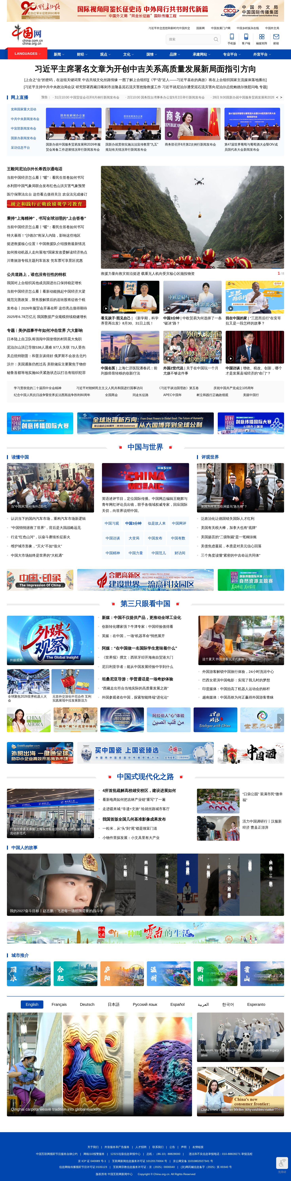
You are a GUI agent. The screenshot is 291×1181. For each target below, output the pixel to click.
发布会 (12, 308)
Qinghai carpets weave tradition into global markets (56, 1109)
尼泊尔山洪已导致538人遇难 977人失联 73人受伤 (46, 347)
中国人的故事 (24, 847)
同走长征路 (140, 395)
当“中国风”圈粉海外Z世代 (29, 506)
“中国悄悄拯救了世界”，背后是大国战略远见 (46, 528)
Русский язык (145, 1004)
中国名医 (108, 368)
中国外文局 (272, 28)
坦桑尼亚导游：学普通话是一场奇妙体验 (137, 679)
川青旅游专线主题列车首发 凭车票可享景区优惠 (45, 261)
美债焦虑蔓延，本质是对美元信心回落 (231, 546)
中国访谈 (233, 368)
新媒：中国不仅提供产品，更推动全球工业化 (141, 617)
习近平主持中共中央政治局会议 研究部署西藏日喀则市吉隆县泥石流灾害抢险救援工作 (93, 87)
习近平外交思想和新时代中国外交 (169, 28)
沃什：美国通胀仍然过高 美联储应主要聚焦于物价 (46, 364)
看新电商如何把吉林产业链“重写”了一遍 (134, 800)
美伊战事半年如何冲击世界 (42, 330)
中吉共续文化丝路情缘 (100, 80)
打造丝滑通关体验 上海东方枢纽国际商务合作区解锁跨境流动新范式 (50, 831)
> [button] (281, 97)
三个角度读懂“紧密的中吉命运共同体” (230, 555)
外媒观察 (16, 660)
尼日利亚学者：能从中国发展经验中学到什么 (137, 667)
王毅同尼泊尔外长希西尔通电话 (34, 169)
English (32, 1004)
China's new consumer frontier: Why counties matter (237, 1109)
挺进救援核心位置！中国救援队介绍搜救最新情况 (46, 244)
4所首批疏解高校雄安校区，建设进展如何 (139, 790)
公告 (172, 1147)
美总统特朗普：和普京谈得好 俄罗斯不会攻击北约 (46, 356)
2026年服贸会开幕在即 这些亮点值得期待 (54, 308)
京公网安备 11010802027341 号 (193, 1161)
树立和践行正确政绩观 (212, 395)
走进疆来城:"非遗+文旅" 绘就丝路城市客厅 (136, 809)
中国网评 (179, 523)
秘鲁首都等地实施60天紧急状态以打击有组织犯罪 (46, 373)
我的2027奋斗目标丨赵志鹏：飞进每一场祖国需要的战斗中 (56, 911)
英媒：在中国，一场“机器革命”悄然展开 (133, 636)
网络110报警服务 (94, 1153)
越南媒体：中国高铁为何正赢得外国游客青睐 (238, 697)
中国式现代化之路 (145, 777)
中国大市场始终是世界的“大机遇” (37, 555)
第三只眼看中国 (145, 603)
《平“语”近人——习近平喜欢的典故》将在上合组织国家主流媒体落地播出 (207, 80)
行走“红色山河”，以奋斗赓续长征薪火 (40, 537)
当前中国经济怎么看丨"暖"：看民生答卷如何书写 (45, 178)
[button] (280, 217)
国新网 (200, 28)
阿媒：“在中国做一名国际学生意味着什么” (139, 648)
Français (59, 1004)
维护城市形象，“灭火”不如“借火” (36, 546)
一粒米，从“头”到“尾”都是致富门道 (130, 828)
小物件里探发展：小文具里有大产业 (131, 838)
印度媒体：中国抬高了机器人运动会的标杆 (236, 689)
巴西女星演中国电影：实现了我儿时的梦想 (236, 680)
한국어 (228, 1004)
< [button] (277, 97)
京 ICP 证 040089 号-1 (92, 1161)
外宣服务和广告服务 (117, 1147)
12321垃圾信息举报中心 (125, 1153)
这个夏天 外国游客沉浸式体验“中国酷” (229, 659)
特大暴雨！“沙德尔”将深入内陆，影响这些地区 (44, 235)
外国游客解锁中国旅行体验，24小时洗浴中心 (238, 672)
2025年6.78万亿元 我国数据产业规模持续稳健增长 (47, 317)
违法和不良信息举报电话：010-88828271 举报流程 (220, 1153)
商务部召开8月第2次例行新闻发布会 (190, 144)
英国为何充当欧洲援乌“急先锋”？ (224, 506)
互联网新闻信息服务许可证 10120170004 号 (139, 1161)
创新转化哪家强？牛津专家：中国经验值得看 (137, 627)
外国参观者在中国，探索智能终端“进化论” (135, 697)
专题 (262, 87)
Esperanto (256, 1004)
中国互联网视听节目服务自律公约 (57, 1153)
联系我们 (158, 1147)
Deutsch (87, 1004)
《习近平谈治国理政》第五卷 (178, 388)
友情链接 (198, 1147)
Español (177, 1004)
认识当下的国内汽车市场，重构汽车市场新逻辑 (48, 519)
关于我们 (93, 1147)
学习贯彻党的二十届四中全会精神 (37, 388)
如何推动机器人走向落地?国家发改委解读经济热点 (47, 252)
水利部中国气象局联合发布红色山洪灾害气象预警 (46, 186)
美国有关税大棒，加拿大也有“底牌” (229, 528)
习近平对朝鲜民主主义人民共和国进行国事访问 (109, 388)
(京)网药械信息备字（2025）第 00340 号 (206, 1167)
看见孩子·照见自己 (116, 318)
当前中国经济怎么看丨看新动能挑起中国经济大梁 (46, 291)
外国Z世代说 (173, 368)
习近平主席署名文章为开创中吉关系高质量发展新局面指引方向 (145, 68)
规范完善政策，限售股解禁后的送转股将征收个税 (46, 300)
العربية (203, 1004)
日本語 (114, 1004)
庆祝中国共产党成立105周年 (234, 388)
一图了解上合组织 (133, 80)
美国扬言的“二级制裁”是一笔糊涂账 (229, 537)
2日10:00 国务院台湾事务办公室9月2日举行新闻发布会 (166, 97)
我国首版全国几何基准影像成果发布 (134, 819)
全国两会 (111, 395)
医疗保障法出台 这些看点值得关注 (34, 194)
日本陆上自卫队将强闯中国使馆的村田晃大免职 (44, 339)
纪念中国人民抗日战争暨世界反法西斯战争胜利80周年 (52, 395)
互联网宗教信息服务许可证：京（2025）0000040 (144, 1167)
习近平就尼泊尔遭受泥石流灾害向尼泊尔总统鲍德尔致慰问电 (210, 87)
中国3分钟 (171, 318)
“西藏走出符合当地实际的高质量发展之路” (135, 688)
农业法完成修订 (74, 194)
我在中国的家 (236, 318)
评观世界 (210, 457)
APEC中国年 (172, 395)
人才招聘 (140, 1147)
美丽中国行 (251, 395)
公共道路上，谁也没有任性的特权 (36, 274)
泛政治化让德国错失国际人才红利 (227, 519)
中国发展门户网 (220, 28)
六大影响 (75, 330)
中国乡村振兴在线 (248, 28)
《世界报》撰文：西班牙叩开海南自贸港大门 (137, 657)
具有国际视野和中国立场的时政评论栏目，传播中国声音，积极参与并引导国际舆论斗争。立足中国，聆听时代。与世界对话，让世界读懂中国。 (144, 505)
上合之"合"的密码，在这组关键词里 (53, 80)
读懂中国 (20, 457)
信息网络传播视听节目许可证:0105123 (83, 1167)
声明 (183, 1147)
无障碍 (282, 1171)
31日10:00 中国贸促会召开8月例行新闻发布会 (87, 97)
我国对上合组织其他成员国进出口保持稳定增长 (44, 283)
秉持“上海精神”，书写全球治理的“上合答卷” (46, 218)
